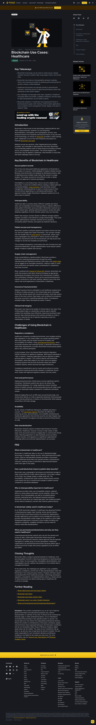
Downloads (26, 691)
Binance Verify (78, 695)
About (25, 665)
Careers (26, 667)
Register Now (82, 130)
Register (84, 2)
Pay (42, 669)
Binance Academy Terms (31, 717)
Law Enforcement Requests (81, 701)
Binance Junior (44, 673)
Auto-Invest (43, 681)
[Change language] (89, 3)
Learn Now (57, 7)
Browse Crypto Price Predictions (65, 688)
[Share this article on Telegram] (83, 18)
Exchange (43, 665)
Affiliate (76, 665)
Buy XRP (60, 700)
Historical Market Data (80, 673)
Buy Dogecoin (61, 702)
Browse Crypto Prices (63, 682)
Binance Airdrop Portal (80, 699)
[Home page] (10, 3)
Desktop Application (28, 693)
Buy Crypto (43, 667)
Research (43, 687)
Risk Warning (27, 687)
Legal (25, 675)
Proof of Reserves (79, 677)
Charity (42, 689)
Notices (26, 689)
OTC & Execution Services (81, 671)
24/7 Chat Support (79, 684)
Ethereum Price (61, 686)
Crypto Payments (45, 671)
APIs (76, 693)
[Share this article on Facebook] (79, 18)
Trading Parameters (79, 697)
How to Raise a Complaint (81, 703)
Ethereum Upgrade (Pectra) (64, 694)
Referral (77, 667)
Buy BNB (60, 698)
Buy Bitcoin (60, 696)
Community (26, 685)
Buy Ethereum (61, 704)
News (25, 671)
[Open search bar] (73, 3)
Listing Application (62, 667)
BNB (76, 669)
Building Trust (27, 681)
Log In (78, 3)
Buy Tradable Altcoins (63, 706)
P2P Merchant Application (64, 665)
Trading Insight (78, 675)
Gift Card (43, 677)
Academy (43, 675)
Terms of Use (16, 717)
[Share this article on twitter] (74, 18)
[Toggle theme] (92, 2)
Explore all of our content (47, 655)
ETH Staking (44, 683)
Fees (76, 692)
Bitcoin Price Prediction (63, 690)
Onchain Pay (61, 673)
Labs (59, 671)
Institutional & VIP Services (64, 669)
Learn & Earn (61, 680)
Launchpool (43, 679)
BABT (42, 685)
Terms (25, 677)
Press (25, 673)
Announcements (27, 669)
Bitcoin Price (61, 684)
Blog (25, 683)
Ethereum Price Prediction (64, 692)
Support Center (78, 686)
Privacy (25, 679)
